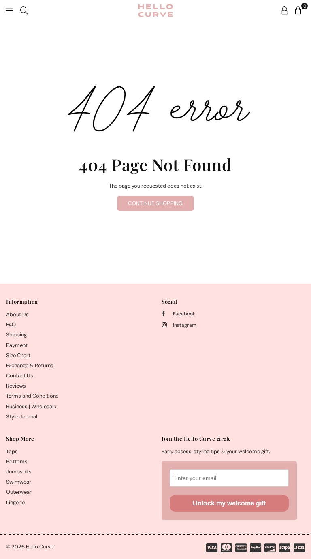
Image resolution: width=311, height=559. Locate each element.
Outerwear (19, 491)
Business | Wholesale (31, 406)
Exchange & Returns (29, 365)
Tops (12, 451)
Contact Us (19, 375)
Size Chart (18, 355)
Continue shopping (155, 203)
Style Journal (21, 416)
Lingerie (15, 502)
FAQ (11, 324)
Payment (17, 345)
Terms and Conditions (32, 395)
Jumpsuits (19, 471)
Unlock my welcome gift (229, 503)
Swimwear (18, 481)
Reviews (16, 385)
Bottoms (17, 461)
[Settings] (284, 10)
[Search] (24, 10)
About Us (17, 314)
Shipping (16, 334)
